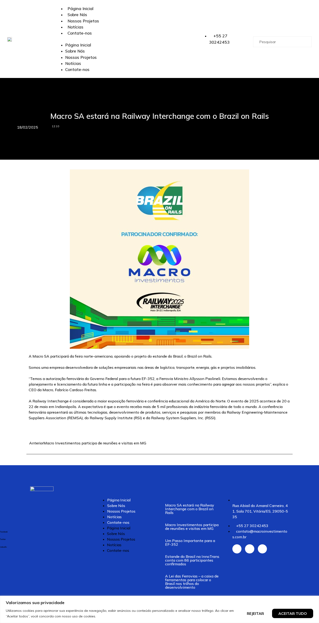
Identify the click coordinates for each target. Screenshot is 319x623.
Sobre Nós (77, 14)
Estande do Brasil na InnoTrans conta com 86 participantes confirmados (192, 560)
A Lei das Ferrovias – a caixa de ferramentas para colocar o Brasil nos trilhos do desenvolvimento (192, 582)
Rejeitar (255, 613)
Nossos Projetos (83, 20)
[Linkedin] (262, 548)
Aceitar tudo (292, 613)
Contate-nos (79, 32)
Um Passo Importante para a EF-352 (190, 542)
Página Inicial (80, 8)
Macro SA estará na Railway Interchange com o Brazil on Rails (189, 509)
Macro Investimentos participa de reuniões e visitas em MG (192, 526)
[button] (130, 39)
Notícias (75, 26)
